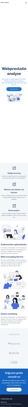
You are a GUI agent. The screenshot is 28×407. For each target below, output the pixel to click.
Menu (26, 2)
